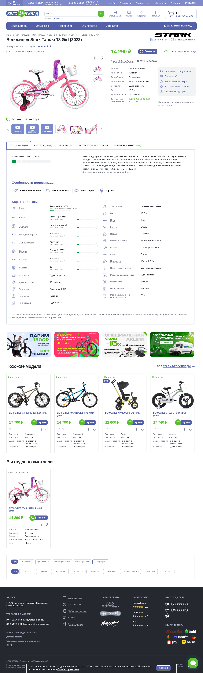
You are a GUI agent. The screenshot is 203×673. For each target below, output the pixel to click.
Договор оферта (14, 637)
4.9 (146, 625)
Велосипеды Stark (58, 35)
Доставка (159, 3)
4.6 (146, 616)
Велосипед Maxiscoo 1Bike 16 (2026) (28, 413)
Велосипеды (19, 25)
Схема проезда (75, 624)
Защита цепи (87, 190)
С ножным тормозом (130, 571)
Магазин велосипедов (17, 35)
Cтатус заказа (115, 16)
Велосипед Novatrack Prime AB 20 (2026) (75, 414)
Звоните (42, 518)
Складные (111, 571)
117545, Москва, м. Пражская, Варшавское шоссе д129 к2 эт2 (27, 604)
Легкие (44, 571)
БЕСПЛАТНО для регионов (84, 3)
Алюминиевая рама (30, 190)
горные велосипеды (13, 667)
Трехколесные (43, 562)
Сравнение (155, 16)
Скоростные (150, 571)
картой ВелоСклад (123, 61)
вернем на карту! (187, 51)
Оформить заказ (184, 16)
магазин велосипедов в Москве (26, 665)
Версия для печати (185, 40)
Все (174, 366)
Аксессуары (65, 25)
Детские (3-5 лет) (82, 562)
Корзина (109, 190)
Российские (78, 571)
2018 (131, 101)
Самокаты (42, 25)
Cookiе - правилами (68, 669)
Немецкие (94, 571)
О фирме (124, 3)
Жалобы (129, 16)
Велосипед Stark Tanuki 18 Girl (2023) (26, 509)
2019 (148, 99)
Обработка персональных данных (23, 641)
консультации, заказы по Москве (45, 3)
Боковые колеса (60, 190)
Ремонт (174, 3)
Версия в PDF (161, 40)
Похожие (149, 51)
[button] (8, 129)
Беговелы (26, 562)
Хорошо (163, 668)
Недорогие (60, 571)
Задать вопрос (75, 598)
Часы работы (74, 604)
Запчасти (112, 25)
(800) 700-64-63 (14, 624)
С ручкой (166, 571)
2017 (136, 101)
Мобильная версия (77, 611)
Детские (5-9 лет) (91, 35)
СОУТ (9, 645)
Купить (43, 422)
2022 (131, 99)
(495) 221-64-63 (14, 620)
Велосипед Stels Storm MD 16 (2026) (169, 414)
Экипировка (89, 25)
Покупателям (142, 3)
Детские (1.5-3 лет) (62, 562)
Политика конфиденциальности (21, 632)
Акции (111, 3)
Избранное (141, 16)
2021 (136, 99)
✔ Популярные (100, 562)
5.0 (146, 607)
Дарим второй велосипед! (179, 26)
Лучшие (27, 571)
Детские (75, 35)
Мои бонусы (16, 3)
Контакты (190, 3)
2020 (142, 99)
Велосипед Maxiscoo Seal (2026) (122, 413)
